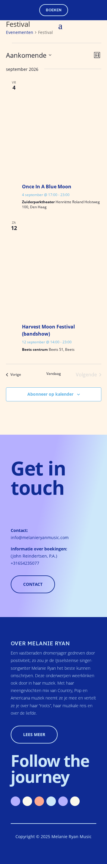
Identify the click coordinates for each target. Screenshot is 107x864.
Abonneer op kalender (50, 394)
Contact (33, 584)
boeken (54, 10)
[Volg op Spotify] (15, 801)
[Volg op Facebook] (51, 801)
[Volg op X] (75, 801)
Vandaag (53, 373)
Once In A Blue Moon (46, 186)
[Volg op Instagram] (39, 801)
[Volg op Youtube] (27, 801)
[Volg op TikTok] (63, 801)
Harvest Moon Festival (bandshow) (48, 330)
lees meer (34, 734)
